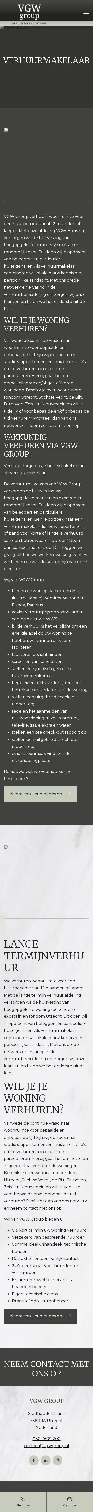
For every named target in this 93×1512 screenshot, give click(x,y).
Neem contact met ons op (36, 794)
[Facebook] (34, 1460)
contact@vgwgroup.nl (46, 1445)
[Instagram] (57, 1460)
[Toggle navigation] (86, 13)
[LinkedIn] (46, 1460)
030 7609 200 (47, 1438)
